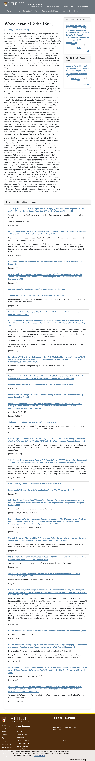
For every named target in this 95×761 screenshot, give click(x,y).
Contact (3, 741)
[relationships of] (22, 30)
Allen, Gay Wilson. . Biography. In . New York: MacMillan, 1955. (46, 210)
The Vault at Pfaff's (14, 4)
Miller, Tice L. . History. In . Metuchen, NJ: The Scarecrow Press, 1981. (45, 405)
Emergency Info (6, 744)
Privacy (3, 728)
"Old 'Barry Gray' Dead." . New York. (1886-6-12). (35, 484)
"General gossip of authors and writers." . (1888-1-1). (36, 295)
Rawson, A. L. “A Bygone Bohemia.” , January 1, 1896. (41, 490)
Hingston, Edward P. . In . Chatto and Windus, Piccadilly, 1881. (46, 323)
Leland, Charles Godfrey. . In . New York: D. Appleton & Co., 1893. (41, 384)
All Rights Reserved (24, 726)
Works (9, 11)
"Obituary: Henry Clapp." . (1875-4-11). (32, 422)
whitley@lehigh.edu (70, 727)
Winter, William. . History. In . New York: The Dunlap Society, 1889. (47, 630)
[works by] (8, 30)
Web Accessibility (6, 747)
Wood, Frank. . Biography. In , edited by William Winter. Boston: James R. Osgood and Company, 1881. (45, 688)
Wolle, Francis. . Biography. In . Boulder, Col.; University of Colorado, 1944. (47, 669)
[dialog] (47, 755)
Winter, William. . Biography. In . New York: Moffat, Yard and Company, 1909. (47, 645)
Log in (64, 740)
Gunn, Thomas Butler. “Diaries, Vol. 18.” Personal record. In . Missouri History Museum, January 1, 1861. (44, 313)
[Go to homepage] (16, 719)
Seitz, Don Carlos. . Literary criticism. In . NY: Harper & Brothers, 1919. (46, 502)
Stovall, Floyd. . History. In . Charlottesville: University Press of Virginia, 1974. (47, 558)
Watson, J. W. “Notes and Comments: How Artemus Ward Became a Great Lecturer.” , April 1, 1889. (44, 574)
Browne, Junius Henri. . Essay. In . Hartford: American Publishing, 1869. (47, 232)
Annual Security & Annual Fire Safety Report (22, 749)
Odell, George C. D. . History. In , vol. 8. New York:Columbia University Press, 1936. (46, 440)
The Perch (4, 731)
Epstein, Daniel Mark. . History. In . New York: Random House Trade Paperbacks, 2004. (45, 276)
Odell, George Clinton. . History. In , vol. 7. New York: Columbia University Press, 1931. (47, 461)
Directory (4, 734)
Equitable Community (23, 740)
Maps (3, 738)
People (17, 11)
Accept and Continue (77, 759)
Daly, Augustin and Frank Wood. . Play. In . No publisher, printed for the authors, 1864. (77, 33)
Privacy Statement (39, 755)
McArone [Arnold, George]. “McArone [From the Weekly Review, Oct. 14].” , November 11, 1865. (77, 71)
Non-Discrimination (23, 743)
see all (86, 51)
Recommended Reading (51, 11)
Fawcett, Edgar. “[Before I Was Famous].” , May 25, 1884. (36, 289)
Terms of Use (11, 728)
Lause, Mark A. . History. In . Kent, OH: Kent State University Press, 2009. (46, 377)
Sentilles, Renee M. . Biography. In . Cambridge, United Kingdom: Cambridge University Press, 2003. (47, 521)
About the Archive (70, 11)
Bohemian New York (31, 11)
